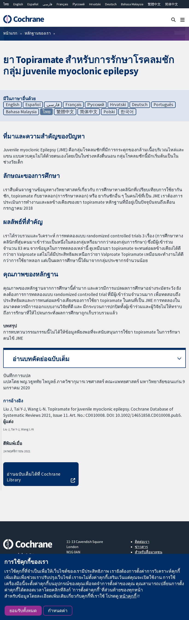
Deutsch (111, 4)
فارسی (47, 4)
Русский (79, 4)
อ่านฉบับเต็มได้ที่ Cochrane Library (34, 477)
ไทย (6, 4)
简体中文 (171, 4)
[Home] (23, 19)
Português (163, 104)
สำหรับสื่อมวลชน (148, 552)
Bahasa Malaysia (132, 4)
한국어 (127, 111)
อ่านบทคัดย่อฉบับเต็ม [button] (41, 359)
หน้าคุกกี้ (127, 596)
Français (62, 4)
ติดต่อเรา (142, 541)
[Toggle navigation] (182, 19)
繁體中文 (154, 4)
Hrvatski (95, 4)
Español (32, 4)
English (18, 4)
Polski (109, 111)
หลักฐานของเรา (38, 33)
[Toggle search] (173, 19)
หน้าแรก (10, 33)
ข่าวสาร (141, 546)
